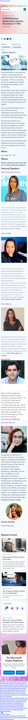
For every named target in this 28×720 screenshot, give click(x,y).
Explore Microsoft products (12, 685)
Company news (8, 708)
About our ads (10, 719)
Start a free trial (9, 672)
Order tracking (7, 688)
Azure (14, 701)
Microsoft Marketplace (18, 704)
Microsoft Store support (22, 686)
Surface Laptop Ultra (18, 681)
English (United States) (5, 711)
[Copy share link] (2, 39)
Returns (2, 688)
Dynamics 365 (18, 698)
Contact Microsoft (21, 715)
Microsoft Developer (21, 701)
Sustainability (20, 709)
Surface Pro (3, 681)
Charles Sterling (7, 26)
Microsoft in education (21, 690)
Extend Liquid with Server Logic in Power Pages (13, 558)
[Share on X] (8, 39)
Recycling (4, 719)
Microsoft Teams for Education (18, 691)
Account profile (3, 686)
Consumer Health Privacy (6, 715)
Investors (24, 708)
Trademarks (21, 717)
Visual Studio (13, 706)
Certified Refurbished (16, 688)
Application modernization (8, 52)
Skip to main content (5, 0)
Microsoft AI (3, 698)
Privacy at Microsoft (17, 708)
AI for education (8, 696)
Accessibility (14, 709)
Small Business (9, 701)
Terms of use (15, 717)
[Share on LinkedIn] (10, 39)
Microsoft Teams (19, 699)
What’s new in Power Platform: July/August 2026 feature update (13, 621)
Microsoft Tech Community (6, 704)
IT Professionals (6, 47)
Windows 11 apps (24, 685)
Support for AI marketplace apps (15, 703)
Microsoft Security (10, 698)
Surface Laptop (9, 681)
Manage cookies (8, 717)
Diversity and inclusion (5, 709)
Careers (18, 706)
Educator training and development (8, 694)
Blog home (5, 6)
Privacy (2, 717)
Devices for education (5, 691)
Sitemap (14, 715)
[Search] (24, 9)
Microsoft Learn (4, 703)
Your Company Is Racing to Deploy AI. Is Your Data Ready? (14, 592)
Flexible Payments (11, 690)
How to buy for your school (18, 693)
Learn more (20, 673)
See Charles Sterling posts (7, 525)
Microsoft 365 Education (6, 693)
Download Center (12, 686)
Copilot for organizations (15, 683)
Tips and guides (17, 47)
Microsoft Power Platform (8, 699)
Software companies (5, 706)
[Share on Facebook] (5, 39)
